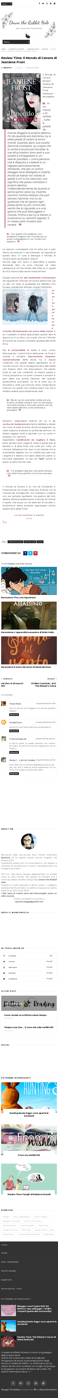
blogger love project (11, 1221)
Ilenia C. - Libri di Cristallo (22, 760)
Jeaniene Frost (33, 49)
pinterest (30, 973)
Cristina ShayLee (17, 739)
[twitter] (43, 3)
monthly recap (9, 1225)
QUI (30, 1371)
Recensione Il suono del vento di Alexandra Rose (26, 667)
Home (3, 49)
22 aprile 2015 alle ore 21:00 (45, 722)
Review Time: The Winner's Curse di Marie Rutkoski (36, 1338)
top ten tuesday (40, 1217)
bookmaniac (8, 1234)
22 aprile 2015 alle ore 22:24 (45, 739)
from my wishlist (27, 1225)
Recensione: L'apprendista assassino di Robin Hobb (27, 632)
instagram (30, 967)
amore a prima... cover (44, 1230)
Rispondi (14, 715)
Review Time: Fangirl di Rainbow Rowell (29, 1194)
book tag (26, 1230)
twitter (30, 961)
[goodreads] (54, 3)
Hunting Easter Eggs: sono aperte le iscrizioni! (29, 1114)
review (45, 49)
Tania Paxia (15, 704)
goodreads (30, 979)
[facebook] (39, 3)
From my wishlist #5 (29, 1155)
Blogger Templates (10, 1389)
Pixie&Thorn (15, 722)
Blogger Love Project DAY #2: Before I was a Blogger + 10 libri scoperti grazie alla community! (34, 1309)
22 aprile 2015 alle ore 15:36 (45, 703)
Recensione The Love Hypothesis (18, 597)
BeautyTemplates (48, 1389)
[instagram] (47, 3)
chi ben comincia (10, 1230)
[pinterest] (51, 3)
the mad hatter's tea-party (29, 1234)
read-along (49, 1234)
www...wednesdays (22, 1217)
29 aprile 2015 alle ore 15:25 (45, 760)
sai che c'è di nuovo (33, 1221)
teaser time (43, 1225)
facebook (30, 956)
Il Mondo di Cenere (16, 49)
